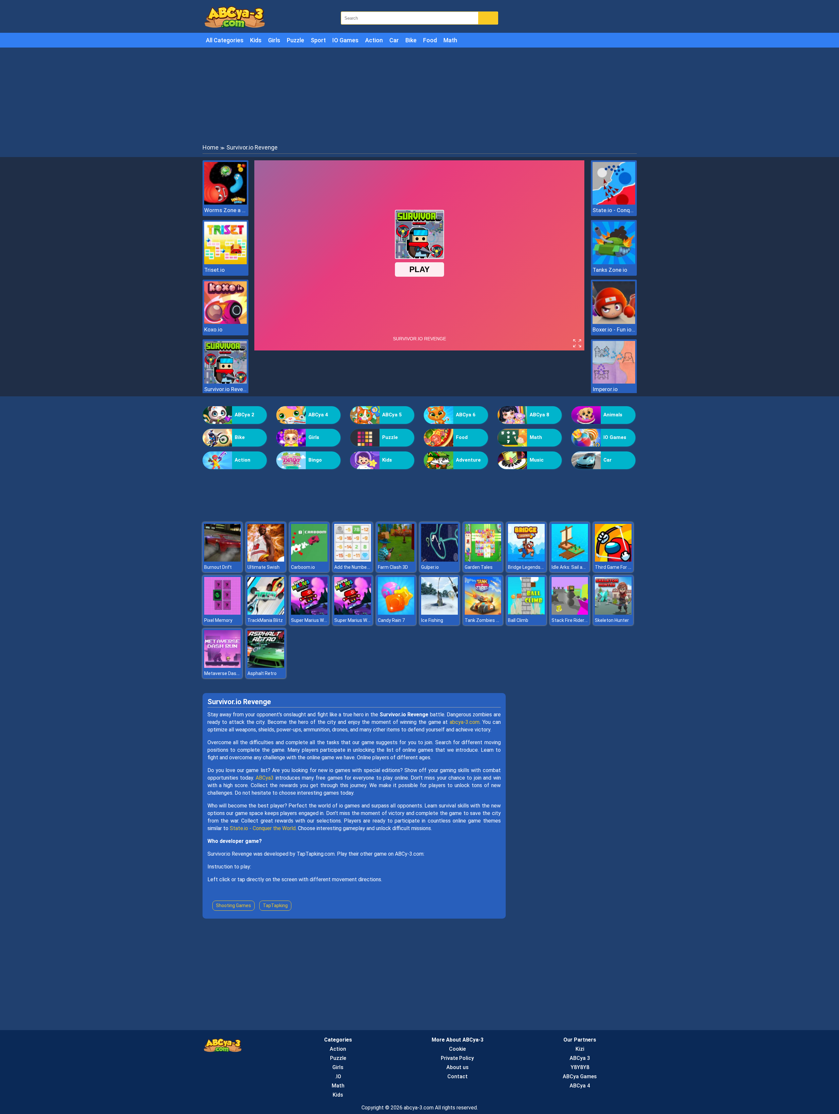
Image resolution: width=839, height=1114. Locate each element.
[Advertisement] (419, 95)
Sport (318, 40)
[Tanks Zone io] (614, 262)
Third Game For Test (616, 567)
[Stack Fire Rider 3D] (570, 613)
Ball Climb (518, 620)
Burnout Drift (218, 567)
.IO (338, 1076)
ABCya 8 (539, 415)
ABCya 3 (580, 1058)
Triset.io (214, 270)
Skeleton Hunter (612, 620)
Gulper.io (430, 567)
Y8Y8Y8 (580, 1067)
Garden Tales (479, 567)
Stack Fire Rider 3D (571, 620)
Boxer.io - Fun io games (614, 329)
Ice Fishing (432, 620)
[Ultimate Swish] (265, 560)
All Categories (225, 40)
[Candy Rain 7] (396, 613)
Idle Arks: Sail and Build (575, 567)
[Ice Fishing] (439, 613)
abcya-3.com (464, 722)
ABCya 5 (392, 415)
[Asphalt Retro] (265, 666)
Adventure (468, 460)
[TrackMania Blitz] (265, 613)
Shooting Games (233, 905)
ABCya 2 (244, 415)
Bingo (315, 460)
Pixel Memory (218, 620)
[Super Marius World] (309, 613)
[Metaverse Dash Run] (222, 666)
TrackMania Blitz (265, 620)
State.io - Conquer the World (614, 210)
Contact (457, 1076)
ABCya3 (265, 778)
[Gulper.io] (439, 560)
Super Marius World (311, 620)
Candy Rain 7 (391, 620)
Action (374, 40)
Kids (256, 40)
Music (537, 460)
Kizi (580, 1049)
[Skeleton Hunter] (613, 613)
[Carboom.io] (309, 560)
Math (450, 40)
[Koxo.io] (225, 322)
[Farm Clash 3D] (396, 560)
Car (394, 40)
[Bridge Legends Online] (526, 560)
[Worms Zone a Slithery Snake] (225, 203)
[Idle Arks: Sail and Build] (570, 560)
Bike (411, 40)
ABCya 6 (466, 415)
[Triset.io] (225, 262)
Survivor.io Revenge (225, 389)
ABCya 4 (318, 415)
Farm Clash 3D (393, 567)
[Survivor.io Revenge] (225, 382)
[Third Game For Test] (613, 560)
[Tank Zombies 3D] (483, 613)
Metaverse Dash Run (226, 673)
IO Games (345, 40)
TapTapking (275, 905)
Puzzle (295, 40)
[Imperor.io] (614, 382)
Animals (612, 415)
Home (211, 147)
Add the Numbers (352, 567)
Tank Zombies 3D (483, 620)
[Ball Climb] (526, 613)
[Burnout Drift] (222, 560)
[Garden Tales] (483, 560)
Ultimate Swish (263, 567)
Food (430, 40)
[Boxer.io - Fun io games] (614, 322)
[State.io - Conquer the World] (614, 203)
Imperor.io (605, 389)
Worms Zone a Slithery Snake (225, 210)
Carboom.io (303, 567)
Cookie (457, 1049)
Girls (274, 40)
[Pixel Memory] (222, 613)
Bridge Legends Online (531, 567)
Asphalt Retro (262, 673)
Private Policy (457, 1058)
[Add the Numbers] (352, 560)
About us (457, 1067)
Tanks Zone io (610, 270)
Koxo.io (213, 329)
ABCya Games (580, 1076)
